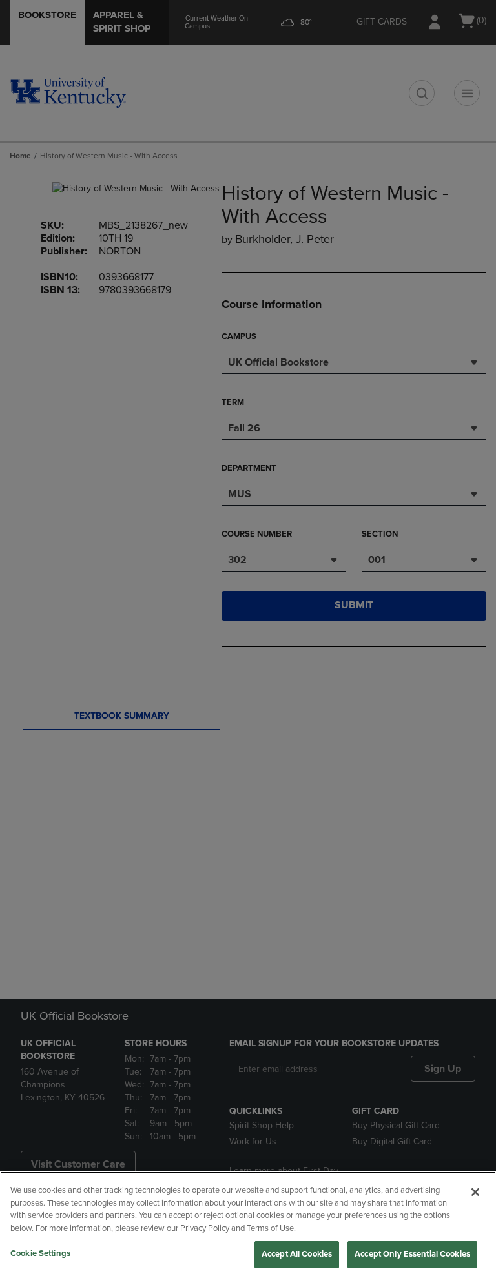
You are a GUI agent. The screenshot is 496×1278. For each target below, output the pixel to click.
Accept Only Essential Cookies (412, 1254)
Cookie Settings (40, 1253)
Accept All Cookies (297, 1254)
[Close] (475, 1192)
